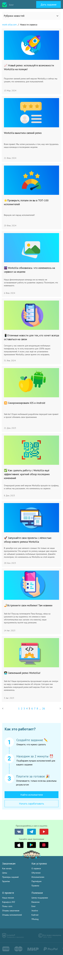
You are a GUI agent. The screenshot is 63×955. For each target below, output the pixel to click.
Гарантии (6, 881)
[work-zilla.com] (4, 4)
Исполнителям (38, 877)
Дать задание (48, 4)
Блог (34, 906)
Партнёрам (36, 881)
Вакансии (36, 902)
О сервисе (36, 868)
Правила (35, 885)
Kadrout (35, 914)
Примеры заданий (10, 877)
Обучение (36, 872)
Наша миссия (8, 897)
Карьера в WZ (8, 902)
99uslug (35, 919)
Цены (4, 872)
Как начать (7, 868)
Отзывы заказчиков (10, 910)
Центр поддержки (40, 897)
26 (43, 708)
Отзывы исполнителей (12, 914)
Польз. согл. (7, 906)
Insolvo (35, 910)
